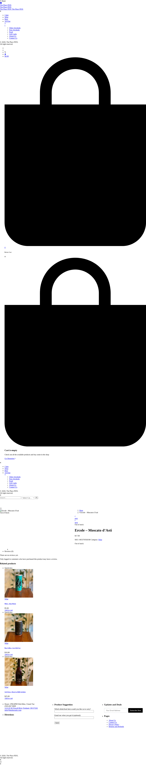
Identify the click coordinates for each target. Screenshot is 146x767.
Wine (100, 540)
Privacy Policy (114, 724)
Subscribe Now (135, 710)
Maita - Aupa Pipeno (10, 603)
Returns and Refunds (116, 727)
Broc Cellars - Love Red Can (12, 648)
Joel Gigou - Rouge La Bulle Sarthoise (15, 692)
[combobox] (28, 497)
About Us (112, 720)
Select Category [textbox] (28, 498)
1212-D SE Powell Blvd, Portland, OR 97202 (21, 708)
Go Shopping (10, 458)
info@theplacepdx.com (13, 710)
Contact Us (113, 722)
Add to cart (9, 610)
